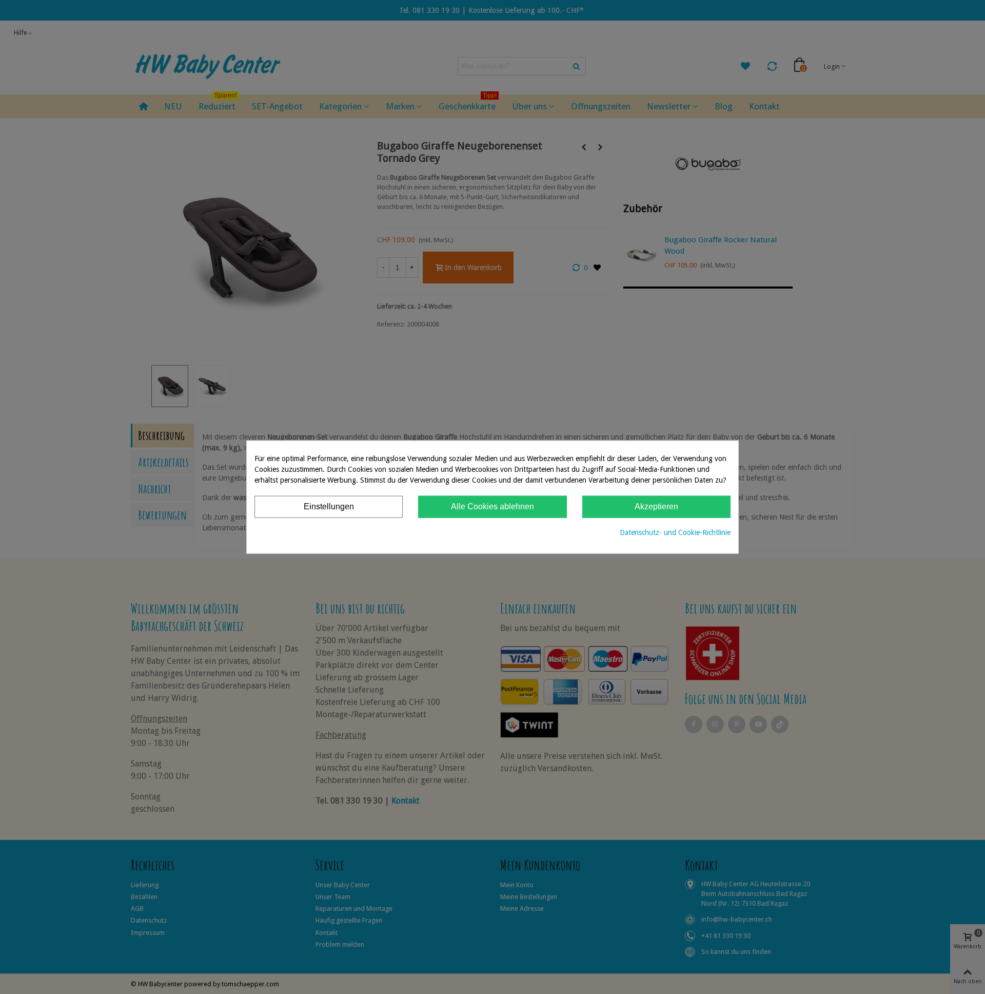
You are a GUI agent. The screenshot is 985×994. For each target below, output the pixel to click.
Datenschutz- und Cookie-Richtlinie (675, 532)
